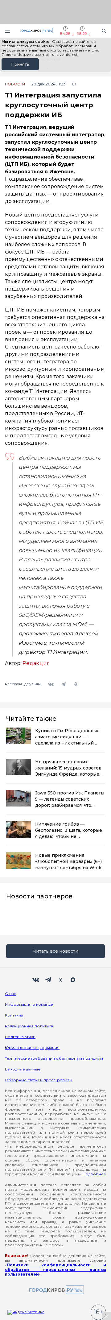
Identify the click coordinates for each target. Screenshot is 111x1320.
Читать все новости (55, 951)
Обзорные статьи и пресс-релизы (38, 1080)
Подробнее (94, 1174)
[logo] (55, 1290)
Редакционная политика (29, 1026)
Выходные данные (22, 1069)
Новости (15, 84)
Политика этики (20, 1036)
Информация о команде (29, 1004)
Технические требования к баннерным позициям (54, 1058)
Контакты (14, 1015)
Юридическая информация (32, 1047)
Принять (20, 64)
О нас (10, 993)
